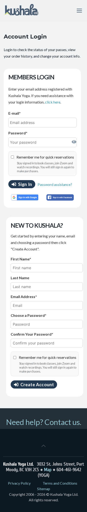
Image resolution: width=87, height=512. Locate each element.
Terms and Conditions (60, 483)
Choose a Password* (28, 315)
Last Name (20, 277)
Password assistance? (55, 184)
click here (52, 102)
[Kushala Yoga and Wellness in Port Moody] (21, 10)
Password (17, 133)
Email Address (23, 296)
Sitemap (43, 488)
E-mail (13, 113)
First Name (20, 259)
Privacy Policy (19, 483)
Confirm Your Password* (32, 334)
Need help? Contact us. (43, 422)
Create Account (37, 384)
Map (48, 469)
